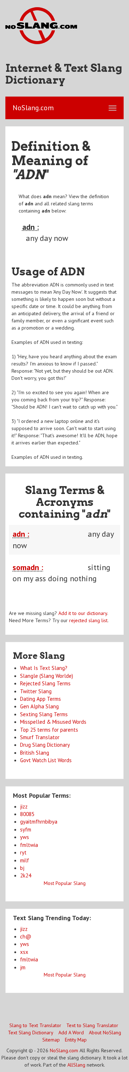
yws (24, 837)
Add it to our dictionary (82, 613)
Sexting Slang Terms (44, 714)
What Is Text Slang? (43, 668)
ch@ (25, 936)
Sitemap (51, 1039)
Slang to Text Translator (35, 1025)
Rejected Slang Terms (45, 683)
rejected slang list (88, 620)
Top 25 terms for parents (49, 729)
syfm (25, 829)
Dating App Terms (40, 698)
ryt (23, 852)
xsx (24, 952)
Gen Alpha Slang (39, 706)
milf (24, 860)
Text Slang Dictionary (30, 1032)
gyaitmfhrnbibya (38, 821)
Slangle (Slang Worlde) (46, 675)
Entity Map (76, 1039)
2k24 (25, 875)
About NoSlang (105, 1032)
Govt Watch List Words (46, 760)
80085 (27, 814)
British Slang (34, 752)
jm (22, 967)
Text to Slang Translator (92, 1025)
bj (22, 867)
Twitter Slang (36, 691)
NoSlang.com (64, 1050)
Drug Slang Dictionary (45, 744)
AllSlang (76, 1065)
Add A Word (71, 1032)
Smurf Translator (39, 737)
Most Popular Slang (65, 883)
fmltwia (29, 845)
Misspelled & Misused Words (53, 721)
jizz (24, 806)
